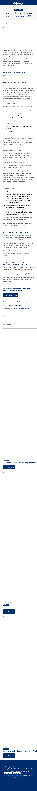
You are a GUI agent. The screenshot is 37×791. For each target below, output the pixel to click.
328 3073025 (19, 305)
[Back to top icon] (18, 763)
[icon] (22, 780)
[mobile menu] (34, 2)
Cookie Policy (17, 773)
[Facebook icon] (13, 780)
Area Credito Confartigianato (22, 302)
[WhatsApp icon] (11, 780)
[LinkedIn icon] (18, 780)
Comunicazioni (10, 775)
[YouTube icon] (16, 780)
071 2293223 (10, 305)
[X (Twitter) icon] (15, 780)
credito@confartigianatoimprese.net (18, 309)
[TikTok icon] (24, 780)
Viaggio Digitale (18, 777)
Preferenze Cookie (27, 773)
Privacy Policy (8, 773)
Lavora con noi (19, 775)
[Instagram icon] (20, 780)
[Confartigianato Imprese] (18, 2)
